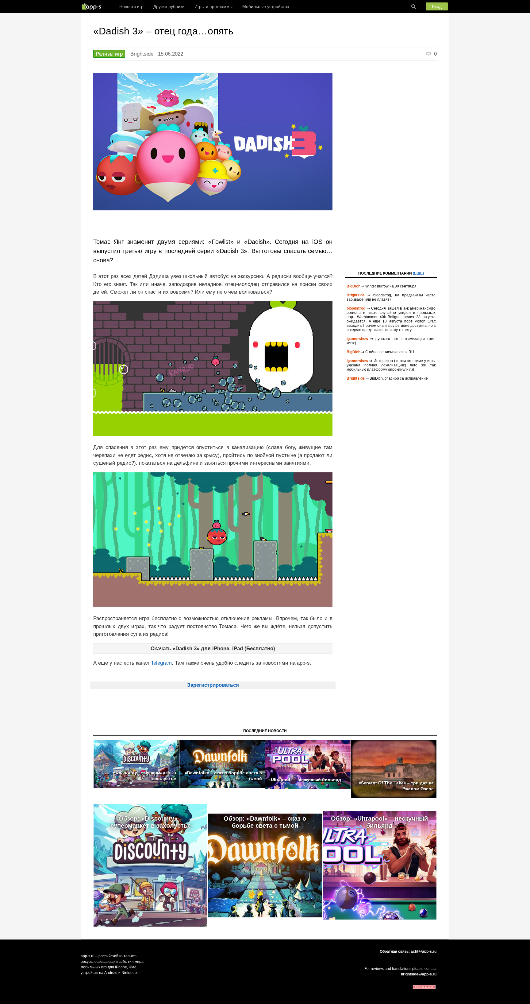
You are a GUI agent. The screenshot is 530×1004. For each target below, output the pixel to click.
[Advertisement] (391, 165)
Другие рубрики (169, 6)
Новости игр (131, 6)
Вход (437, 6)
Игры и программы (213, 6)
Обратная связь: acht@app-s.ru (408, 951)
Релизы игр (109, 54)
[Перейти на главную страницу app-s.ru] (93, 6)
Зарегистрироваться (213, 685)
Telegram (161, 663)
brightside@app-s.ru (418, 974)
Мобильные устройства (265, 6)
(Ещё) (418, 273)
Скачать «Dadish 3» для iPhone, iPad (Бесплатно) (213, 648)
